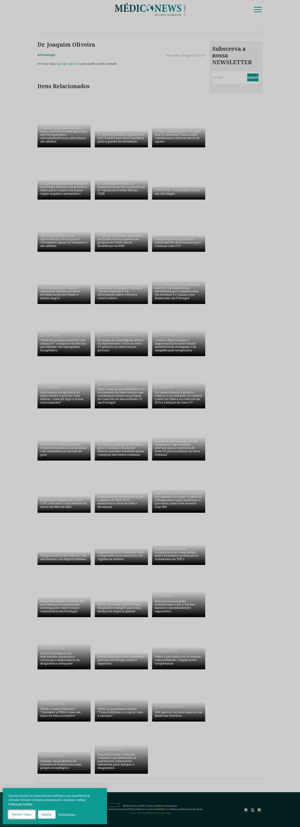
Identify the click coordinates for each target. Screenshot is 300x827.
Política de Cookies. (20, 804)
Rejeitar (47, 814)
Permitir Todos (21, 814)
